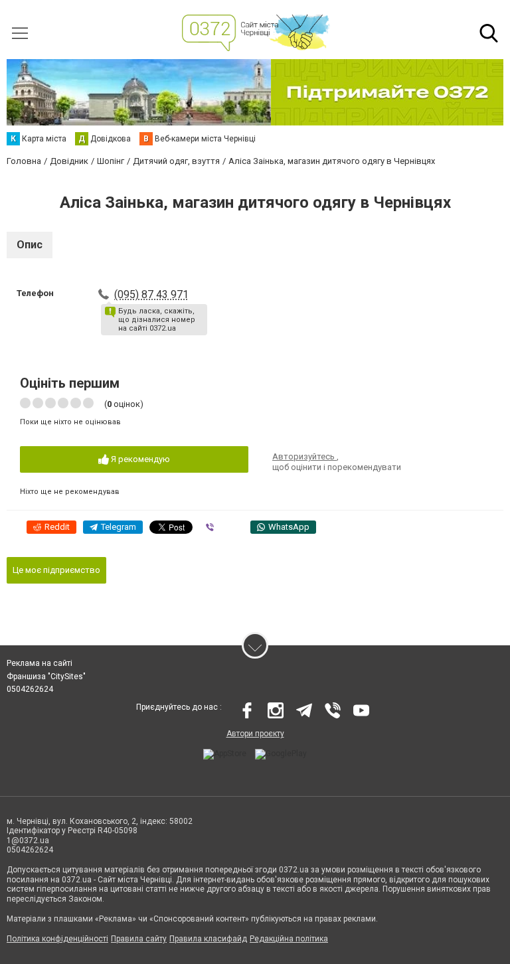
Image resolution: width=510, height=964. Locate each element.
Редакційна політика (289, 938)
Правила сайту (139, 938)
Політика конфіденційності (57, 938)
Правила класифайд (208, 938)
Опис (29, 244)
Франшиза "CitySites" (46, 676)
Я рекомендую (139, 459)
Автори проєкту (255, 733)
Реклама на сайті (39, 663)
